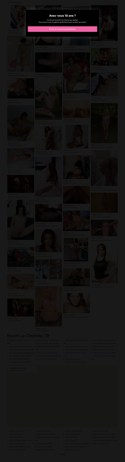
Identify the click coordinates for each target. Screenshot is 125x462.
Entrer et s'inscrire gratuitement (62, 29)
